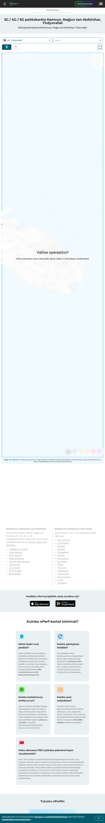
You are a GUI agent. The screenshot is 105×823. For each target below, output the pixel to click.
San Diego (62, 561)
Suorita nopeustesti (85, 4)
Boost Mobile (15, 574)
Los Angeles (63, 543)
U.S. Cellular (14, 568)
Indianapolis (63, 571)
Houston (61, 549)
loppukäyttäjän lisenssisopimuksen (16, 820)
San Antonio (63, 558)
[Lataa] (40, 603)
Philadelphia (63, 552)
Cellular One (14, 565)
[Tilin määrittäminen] (101, 4)
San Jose (61, 568)
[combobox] (27, 40)
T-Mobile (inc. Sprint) (18, 549)
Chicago (61, 546)
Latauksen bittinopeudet (15, 47)
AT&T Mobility (15, 555)
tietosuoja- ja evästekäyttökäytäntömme (51, 817)
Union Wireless (15, 552)
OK (98, 818)
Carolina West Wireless (19, 561)
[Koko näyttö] (100, 47)
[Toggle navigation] (4, 3)
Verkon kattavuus (6, 47)
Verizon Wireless (16, 558)
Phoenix (61, 555)
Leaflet (6, 459)
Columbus (62, 583)
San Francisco (63, 577)
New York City (63, 540)
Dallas (60, 565)
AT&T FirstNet (15, 571)
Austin (60, 580)
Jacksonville (63, 574)
